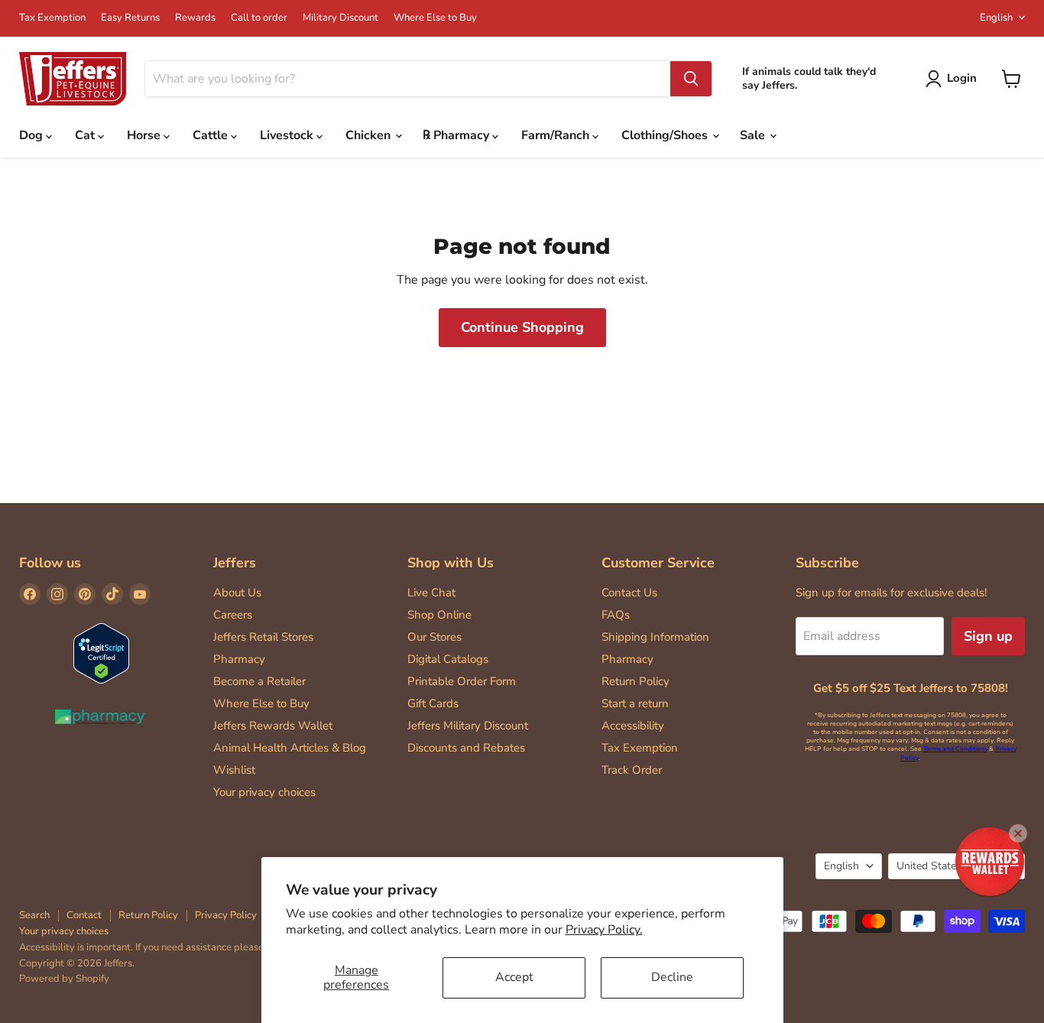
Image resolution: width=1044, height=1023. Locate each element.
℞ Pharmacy (457, 135)
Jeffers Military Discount (467, 725)
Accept (514, 977)
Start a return (635, 703)
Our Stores (434, 637)
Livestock (288, 135)
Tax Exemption (52, 18)
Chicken (369, 135)
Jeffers (234, 563)
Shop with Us (450, 563)
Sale (754, 135)
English (996, 17)
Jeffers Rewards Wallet (272, 725)
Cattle (212, 135)
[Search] (691, 78)
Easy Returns (130, 18)
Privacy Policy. (604, 929)
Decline (672, 977)
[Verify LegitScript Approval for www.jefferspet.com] (101, 655)
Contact (84, 915)
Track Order (631, 770)
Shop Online (439, 614)
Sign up (988, 636)
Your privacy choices (264, 792)
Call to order (259, 18)
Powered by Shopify (64, 979)
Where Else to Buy (435, 18)
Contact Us (629, 592)
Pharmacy (239, 659)
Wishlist (234, 770)
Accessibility (632, 725)
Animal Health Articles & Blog (289, 747)
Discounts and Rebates (466, 747)
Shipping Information (655, 637)
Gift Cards (433, 703)
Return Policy (635, 681)
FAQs (615, 614)
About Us (237, 592)
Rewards (195, 18)
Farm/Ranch (556, 135)
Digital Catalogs (447, 659)
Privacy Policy (226, 915)
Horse (145, 135)
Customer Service (658, 563)
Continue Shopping (522, 327)
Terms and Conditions (955, 749)
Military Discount (340, 18)
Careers (232, 614)
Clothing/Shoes (666, 135)
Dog (32, 135)
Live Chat (431, 592)
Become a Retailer (259, 681)
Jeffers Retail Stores (263, 637)
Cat (86, 135)
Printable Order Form (461, 681)
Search (34, 915)
